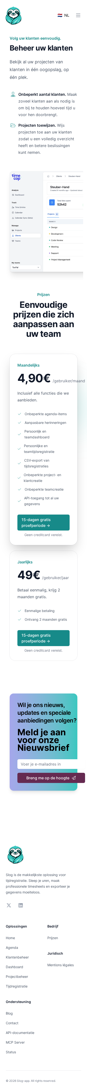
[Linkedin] (21, 905)
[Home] (13, 15)
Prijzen (52, 938)
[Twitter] (9, 905)
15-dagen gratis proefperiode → (36, 522)
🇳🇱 (63, 15)
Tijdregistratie (17, 986)
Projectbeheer (17, 976)
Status (11, 1052)
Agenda (12, 947)
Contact (12, 1023)
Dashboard (14, 967)
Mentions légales (60, 965)
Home (10, 938)
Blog (9, 1013)
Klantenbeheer (17, 957)
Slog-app (23, 1081)
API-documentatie (20, 1033)
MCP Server (15, 1042)
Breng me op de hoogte (47, 777)
